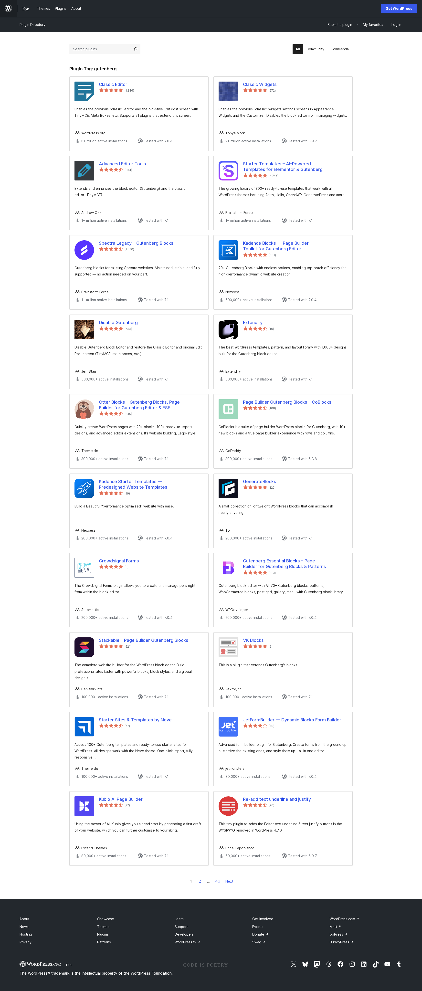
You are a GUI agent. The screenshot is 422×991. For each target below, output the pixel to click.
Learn (179, 919)
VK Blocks (253, 640)
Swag (258, 942)
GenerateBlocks (259, 481)
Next (229, 881)
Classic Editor (113, 84)
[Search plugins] (135, 49)
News (24, 927)
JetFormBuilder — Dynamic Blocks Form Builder (292, 719)
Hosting (26, 934)
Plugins (103, 934)
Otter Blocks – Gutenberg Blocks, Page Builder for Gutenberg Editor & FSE (139, 405)
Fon (69, 965)
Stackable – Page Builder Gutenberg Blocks (143, 640)
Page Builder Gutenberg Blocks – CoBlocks (287, 402)
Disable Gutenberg (118, 322)
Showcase (105, 919)
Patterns (104, 942)
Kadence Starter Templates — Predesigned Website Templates (133, 484)
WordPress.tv (187, 942)
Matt (335, 927)
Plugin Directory (32, 24)
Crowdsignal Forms (119, 560)
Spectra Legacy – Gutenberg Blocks (136, 243)
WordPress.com (344, 919)
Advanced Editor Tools (122, 163)
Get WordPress (399, 8)
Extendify (253, 322)
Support (181, 927)
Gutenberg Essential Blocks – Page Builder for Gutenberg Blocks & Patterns (284, 563)
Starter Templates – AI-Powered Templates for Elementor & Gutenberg (283, 166)
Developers (184, 934)
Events (257, 927)
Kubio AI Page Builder (121, 799)
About (24, 919)
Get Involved (262, 919)
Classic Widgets (260, 84)
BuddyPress (341, 942)
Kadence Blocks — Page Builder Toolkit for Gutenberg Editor (276, 246)
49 (217, 881)
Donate (260, 934)
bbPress (338, 934)
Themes (103, 927)
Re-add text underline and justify (277, 799)
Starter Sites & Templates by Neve (135, 719)
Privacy (26, 942)
